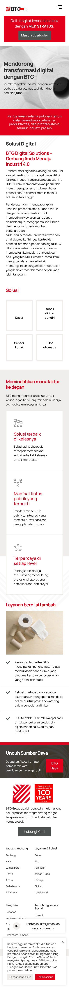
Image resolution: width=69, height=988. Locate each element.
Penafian (11, 912)
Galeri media (13, 886)
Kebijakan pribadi (16, 918)
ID (26, 10)
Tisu (37, 861)
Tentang (11, 855)
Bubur (38, 855)
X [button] (63, 942)
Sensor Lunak (19, 345)
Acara (9, 880)
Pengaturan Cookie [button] (20, 977)
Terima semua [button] (45, 977)
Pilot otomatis (49, 345)
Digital (38, 886)
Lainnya (39, 880)
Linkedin (39, 915)
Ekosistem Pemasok (17, 935)
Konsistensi (41, 892)
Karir (8, 861)
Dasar (19, 318)
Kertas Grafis (42, 874)
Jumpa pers (12, 867)
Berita (9, 874)
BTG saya (11, 892)
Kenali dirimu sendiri (50, 313)
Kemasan (40, 867)
